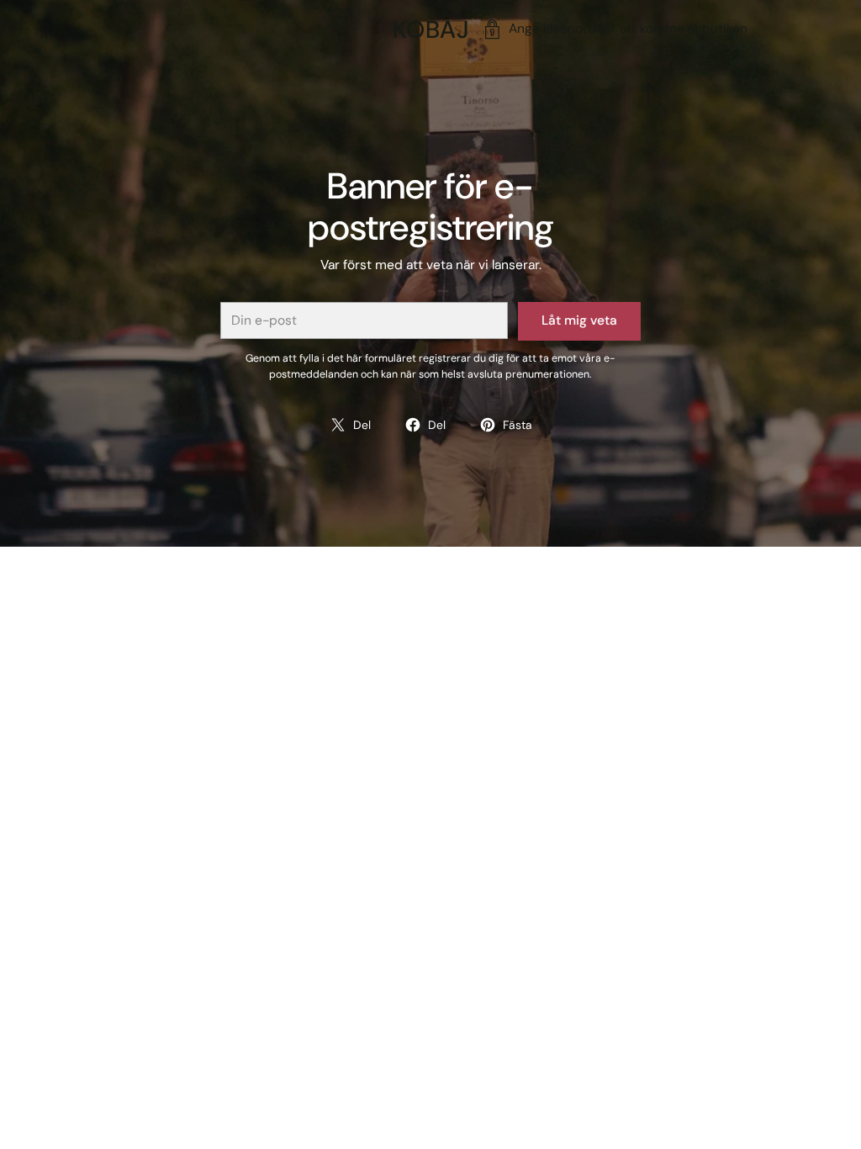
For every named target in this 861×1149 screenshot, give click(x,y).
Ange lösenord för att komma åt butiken (628, 28)
